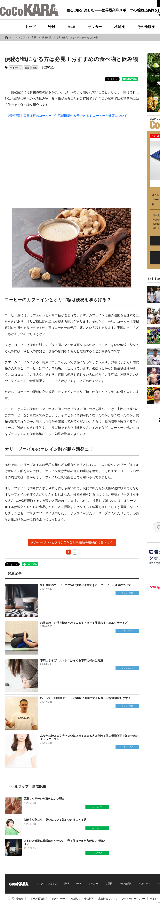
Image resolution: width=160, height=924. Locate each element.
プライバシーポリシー (133, 898)
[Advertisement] (71, 163)
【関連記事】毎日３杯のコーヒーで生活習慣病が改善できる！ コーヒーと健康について (66, 115)
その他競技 (146, 27)
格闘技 (119, 27)
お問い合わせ (16, 898)
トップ (30, 27)
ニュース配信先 (36, 898)
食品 (33, 37)
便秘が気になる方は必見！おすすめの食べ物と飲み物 (70, 37)
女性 (27, 67)
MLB (71, 27)
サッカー (95, 27)
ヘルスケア (19, 37)
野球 (51, 27)
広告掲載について (107, 898)
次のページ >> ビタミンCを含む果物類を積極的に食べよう (72, 542)
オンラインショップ (46, 883)
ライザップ (16, 67)
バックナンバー (57, 898)
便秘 (35, 67)
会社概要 (89, 898)
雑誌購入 (75, 898)
